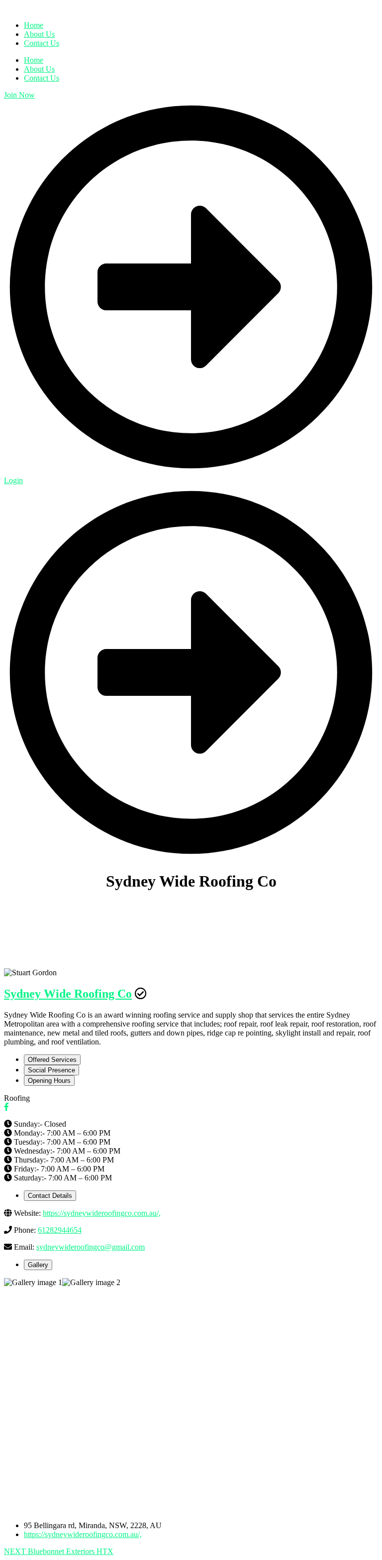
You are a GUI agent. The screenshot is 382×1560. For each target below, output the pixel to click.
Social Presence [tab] (51, 1070)
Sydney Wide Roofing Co (68, 993)
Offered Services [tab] (52, 1059)
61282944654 (60, 1230)
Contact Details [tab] (50, 1195)
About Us (39, 69)
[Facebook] (6, 1107)
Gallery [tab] (38, 1265)
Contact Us (41, 78)
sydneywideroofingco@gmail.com (90, 1247)
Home (33, 60)
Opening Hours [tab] (49, 1080)
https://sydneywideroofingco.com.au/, (102, 1213)
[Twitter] (15, 1107)
